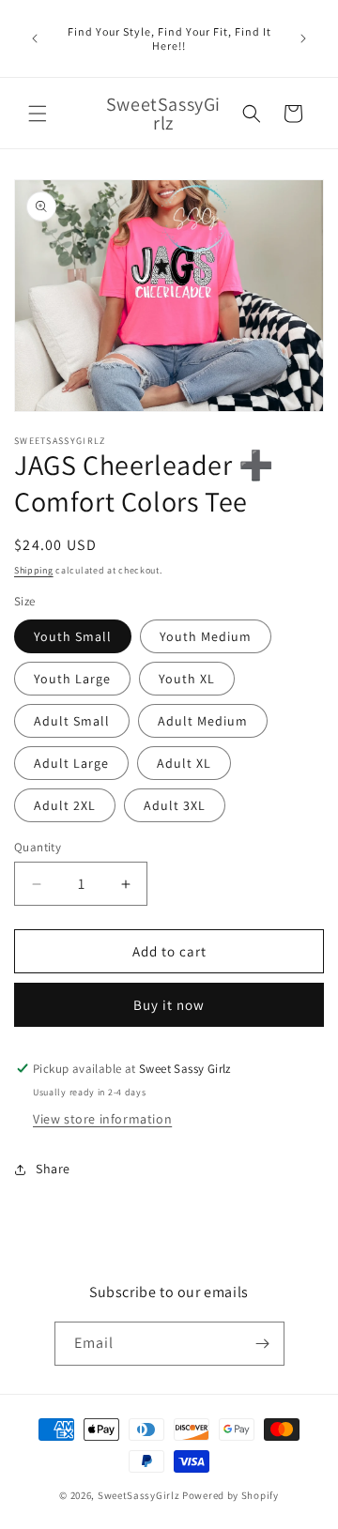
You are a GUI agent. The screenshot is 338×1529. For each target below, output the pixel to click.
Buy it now (169, 1005)
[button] (37, 113)
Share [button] (53, 1168)
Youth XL (187, 678)
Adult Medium (203, 720)
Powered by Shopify (230, 1495)
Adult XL (184, 763)
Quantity (37, 847)
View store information (102, 1118)
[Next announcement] (303, 38)
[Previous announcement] (34, 38)
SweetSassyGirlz (139, 1495)
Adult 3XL (175, 805)
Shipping (34, 570)
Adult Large (71, 763)
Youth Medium (206, 636)
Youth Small (73, 636)
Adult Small (72, 720)
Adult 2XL (65, 805)
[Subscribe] (263, 1344)
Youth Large (72, 678)
